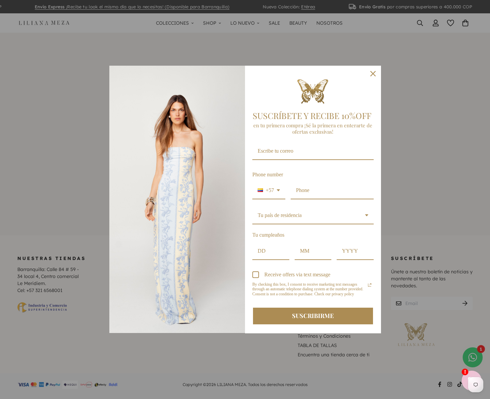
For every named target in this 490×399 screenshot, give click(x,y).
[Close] (373, 74)
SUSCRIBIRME (313, 316)
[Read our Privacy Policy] (370, 285)
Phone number (267, 174)
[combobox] (268, 190)
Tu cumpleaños (268, 235)
